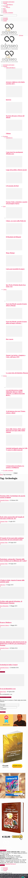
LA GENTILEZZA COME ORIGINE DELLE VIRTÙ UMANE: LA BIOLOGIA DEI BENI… (15, 393)
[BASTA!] (14, 96)
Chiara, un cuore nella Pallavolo (16, 221)
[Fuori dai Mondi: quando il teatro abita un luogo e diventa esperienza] (14, 318)
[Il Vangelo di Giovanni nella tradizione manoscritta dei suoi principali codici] (12, 535)
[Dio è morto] (14, 336)
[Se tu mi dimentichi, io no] (12, 685)
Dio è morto (9, 339)
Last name (2, 705)
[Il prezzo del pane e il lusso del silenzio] (14, 113)
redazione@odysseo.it (10, 863)
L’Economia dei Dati (12, 186)
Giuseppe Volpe (4, 521)
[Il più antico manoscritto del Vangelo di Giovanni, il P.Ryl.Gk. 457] (12, 514)
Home (1, 474)
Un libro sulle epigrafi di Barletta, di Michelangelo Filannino (11, 602)
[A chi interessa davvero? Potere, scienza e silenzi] (14, 408)
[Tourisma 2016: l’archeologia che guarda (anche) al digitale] (12, 493)
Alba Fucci (2, 584)
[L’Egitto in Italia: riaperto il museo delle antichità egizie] (12, 577)
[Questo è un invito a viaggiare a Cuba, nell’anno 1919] (14, 352)
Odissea (8, 133)
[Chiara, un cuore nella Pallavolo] (14, 218)
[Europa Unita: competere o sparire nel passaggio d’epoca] (14, 199)
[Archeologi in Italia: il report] (12, 661)
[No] (24, 877)
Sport (4, 8)
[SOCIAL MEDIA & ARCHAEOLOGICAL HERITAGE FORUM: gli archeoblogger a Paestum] (12, 639)
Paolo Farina (3, 691)
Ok (22, 877)
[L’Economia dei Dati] (14, 183)
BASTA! (8, 100)
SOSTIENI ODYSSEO (8, 1)
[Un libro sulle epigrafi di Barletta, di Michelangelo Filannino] (12, 598)
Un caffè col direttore (8, 12)
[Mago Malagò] (14, 250)
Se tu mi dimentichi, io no (8, 688)
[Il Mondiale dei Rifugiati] (14, 234)
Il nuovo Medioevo (5, 622)
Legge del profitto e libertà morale (16, 170)
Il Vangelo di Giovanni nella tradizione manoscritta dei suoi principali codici (12, 538)
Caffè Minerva (9, 4)
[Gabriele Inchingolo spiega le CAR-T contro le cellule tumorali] (14, 445)
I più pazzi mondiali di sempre (15, 269)
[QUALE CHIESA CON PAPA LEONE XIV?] (14, 79)
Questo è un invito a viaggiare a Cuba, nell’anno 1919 (15, 356)
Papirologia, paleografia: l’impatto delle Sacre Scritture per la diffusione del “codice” (13, 560)
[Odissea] (14, 130)
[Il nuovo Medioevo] (12, 619)
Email (1, 707)
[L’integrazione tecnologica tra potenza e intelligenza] (14, 463)
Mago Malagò (10, 253)
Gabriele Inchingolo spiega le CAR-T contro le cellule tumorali (17, 449)
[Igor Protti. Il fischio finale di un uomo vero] (14, 282)
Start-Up (8, 7)
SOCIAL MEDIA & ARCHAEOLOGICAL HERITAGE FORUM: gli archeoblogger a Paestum (13, 643)
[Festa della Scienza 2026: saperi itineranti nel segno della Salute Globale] (14, 426)
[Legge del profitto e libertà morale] (14, 167)
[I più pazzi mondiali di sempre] (14, 266)
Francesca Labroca (4, 625)
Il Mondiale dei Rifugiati (13, 237)
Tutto (7, 67)
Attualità (5, 3)
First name (2, 704)
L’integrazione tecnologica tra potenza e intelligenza (15, 466)
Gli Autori (5, 19)
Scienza (5, 11)
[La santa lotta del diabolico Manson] (14, 370)
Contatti (5, 20)
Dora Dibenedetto (4, 606)
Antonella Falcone (4, 500)
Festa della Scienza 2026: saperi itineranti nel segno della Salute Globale (15, 430)
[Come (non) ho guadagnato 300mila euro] (14, 149)
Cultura (4, 10)
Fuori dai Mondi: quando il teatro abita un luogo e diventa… (16, 322)
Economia (5, 6)
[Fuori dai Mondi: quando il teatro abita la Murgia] (14, 301)
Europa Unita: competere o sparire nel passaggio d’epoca (16, 202)
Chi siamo (5, 18)
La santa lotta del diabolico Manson (17, 373)
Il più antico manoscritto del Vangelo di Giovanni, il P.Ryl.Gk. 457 (12, 517)
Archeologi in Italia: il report (9, 664)
